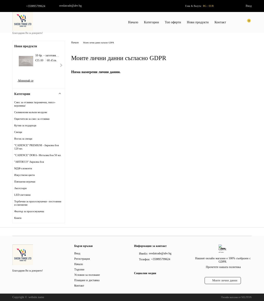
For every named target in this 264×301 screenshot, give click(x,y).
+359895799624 (35, 6)
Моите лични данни (224, 280)
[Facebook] (136, 281)
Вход (249, 5)
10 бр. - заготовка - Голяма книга (47, 55)
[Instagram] (144, 281)
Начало (133, 22)
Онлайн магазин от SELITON (236, 297)
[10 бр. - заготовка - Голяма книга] (26, 61)
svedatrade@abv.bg (70, 5)
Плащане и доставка (86, 280)
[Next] (60, 65)
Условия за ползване (87, 274)
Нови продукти (198, 22)
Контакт (220, 22)
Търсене (79, 269)
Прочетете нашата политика (223, 267)
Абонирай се (25, 80)
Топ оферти (173, 22)
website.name (36, 297)
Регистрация (82, 258)
